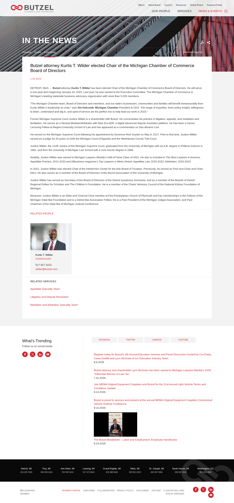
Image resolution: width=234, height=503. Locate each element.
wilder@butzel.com (46, 269)
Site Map (156, 490)
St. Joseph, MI (156, 468)
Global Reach (196, 5)
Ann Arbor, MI (67, 468)
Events (37, 52)
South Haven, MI (180, 468)
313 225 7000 (26, 472)
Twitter (130, 340)
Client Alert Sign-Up (192, 52)
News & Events (210, 11)
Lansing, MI (89, 468)
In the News (49, 52)
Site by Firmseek (175, 494)
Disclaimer (142, 490)
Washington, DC (205, 468)
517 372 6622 (89, 472)
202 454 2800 (206, 472)
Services (184, 11)
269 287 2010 (181, 472)
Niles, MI (134, 468)
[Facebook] (25, 354)
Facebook (104, 340)
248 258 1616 (46, 472)
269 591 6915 (135, 472)
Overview (26, 52)
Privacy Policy (125, 490)
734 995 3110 (67, 472)
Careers (168, 5)
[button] (208, 42)
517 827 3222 (43, 264)
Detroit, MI (26, 468)
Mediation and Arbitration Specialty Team (54, 304)
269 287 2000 (156, 472)
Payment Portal (214, 5)
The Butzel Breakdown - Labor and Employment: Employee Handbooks (135, 439)
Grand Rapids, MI (112, 468)
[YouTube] (48, 354)
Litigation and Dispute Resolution (49, 296)
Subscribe (89, 490)
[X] (32, 354)
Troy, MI (46, 468)
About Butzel (154, 5)
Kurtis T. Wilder (44, 254)
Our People (161, 11)
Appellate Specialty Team (45, 289)
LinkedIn (157, 340)
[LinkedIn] (40, 354)
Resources (181, 5)
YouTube (183, 340)
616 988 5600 (112, 472)
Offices (141, 5)
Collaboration (105, 490)
